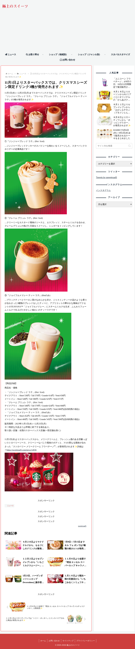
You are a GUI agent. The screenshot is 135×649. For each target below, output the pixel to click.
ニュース (10, 506)
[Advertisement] (67, 31)
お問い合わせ (54, 641)
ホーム (43, 641)
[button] (129, 145)
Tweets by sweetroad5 (106, 177)
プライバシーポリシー (85, 641)
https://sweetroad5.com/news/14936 (22, 450)
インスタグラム (103, 190)
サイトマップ (68, 641)
